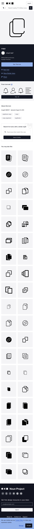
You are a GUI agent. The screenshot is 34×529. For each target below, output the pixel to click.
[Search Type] (4, 8)
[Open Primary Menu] (3, 3)
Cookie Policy (19, 520)
